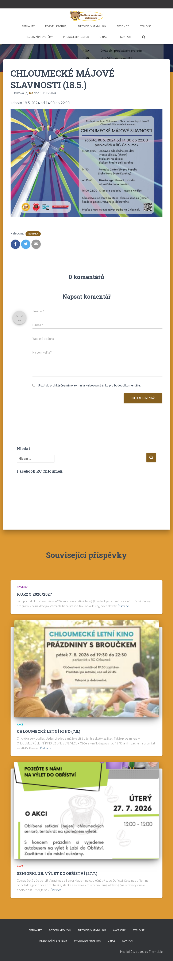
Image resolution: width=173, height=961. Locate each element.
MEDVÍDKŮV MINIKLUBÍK (92, 26)
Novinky (33, 255)
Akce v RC (123, 26)
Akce (20, 747)
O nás (104, 36)
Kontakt (125, 36)
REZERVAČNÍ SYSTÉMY (39, 36)
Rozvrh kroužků (56, 26)
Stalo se (145, 26)
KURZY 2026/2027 (34, 616)
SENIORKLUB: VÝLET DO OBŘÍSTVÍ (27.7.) (57, 896)
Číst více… (124, 628)
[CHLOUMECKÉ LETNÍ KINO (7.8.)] (86, 691)
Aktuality (28, 26)
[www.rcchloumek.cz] (86, 16)
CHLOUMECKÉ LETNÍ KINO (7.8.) (48, 753)
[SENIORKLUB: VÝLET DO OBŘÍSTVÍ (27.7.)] (86, 833)
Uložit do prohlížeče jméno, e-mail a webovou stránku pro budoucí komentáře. (89, 406)
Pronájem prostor (76, 36)
